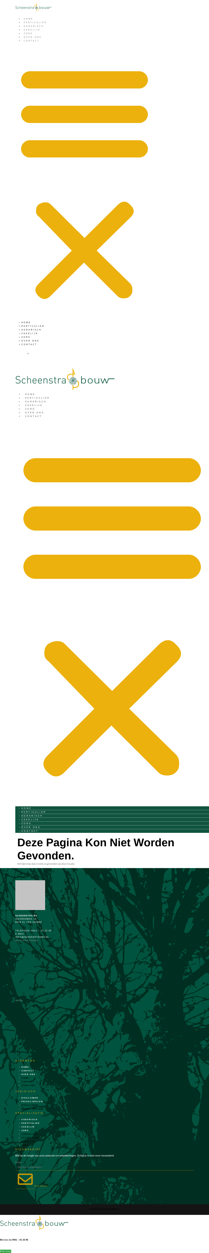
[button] (84, 182)
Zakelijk (32, 30)
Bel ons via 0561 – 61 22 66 (14, 1240)
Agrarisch (34, 26)
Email (18, 1162)
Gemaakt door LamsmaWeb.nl (104, 1209)
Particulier (35, 22)
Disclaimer (29, 1098)
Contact (31, 41)
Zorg (28, 33)
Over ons (33, 37)
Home (28, 19)
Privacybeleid (32, 1101)
